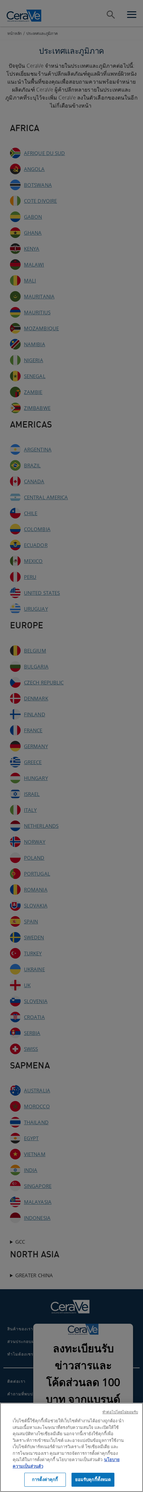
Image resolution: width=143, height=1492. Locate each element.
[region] (71, 1447)
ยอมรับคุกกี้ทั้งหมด (93, 1479)
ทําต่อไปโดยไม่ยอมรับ (120, 1411)
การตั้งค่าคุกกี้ (45, 1479)
